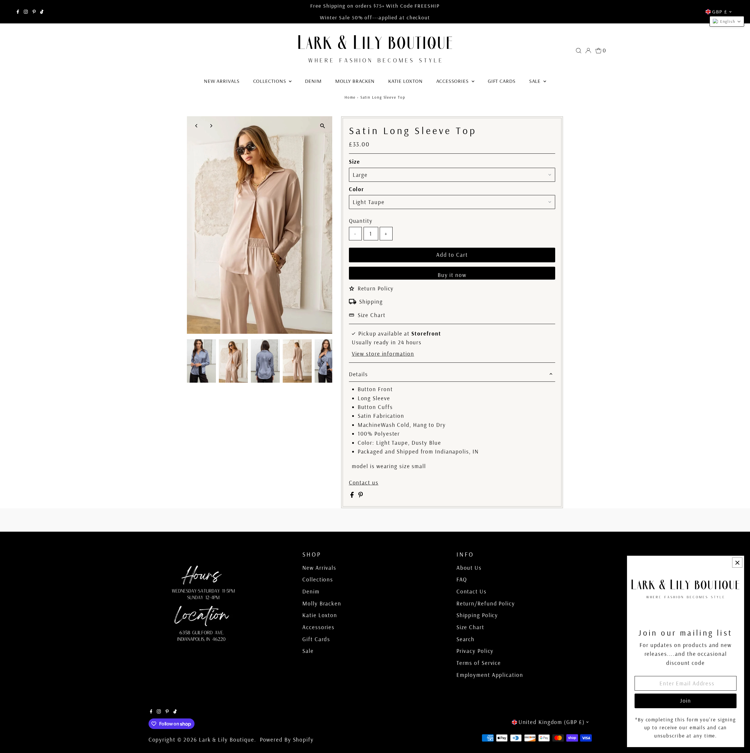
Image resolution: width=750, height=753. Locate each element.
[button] (727, 21)
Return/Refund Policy (485, 603)
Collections (270, 81)
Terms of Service (478, 662)
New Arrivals (222, 81)
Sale (535, 81)
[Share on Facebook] (352, 495)
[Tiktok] (42, 12)
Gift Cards (502, 81)
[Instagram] (25, 12)
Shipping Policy (477, 615)
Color (356, 189)
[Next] (210, 125)
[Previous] (196, 125)
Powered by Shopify (287, 739)
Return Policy (376, 288)
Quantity (361, 220)
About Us (469, 567)
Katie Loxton (405, 81)
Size (354, 161)
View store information (383, 354)
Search (465, 639)
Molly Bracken (355, 81)
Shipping (371, 301)
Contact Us (471, 591)
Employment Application (489, 674)
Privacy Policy (475, 650)
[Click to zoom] (322, 125)
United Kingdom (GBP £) (552, 721)
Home (350, 97)
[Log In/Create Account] (588, 50)
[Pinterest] (34, 12)
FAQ (461, 579)
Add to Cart (452, 254)
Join (685, 700)
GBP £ (719, 11)
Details (358, 374)
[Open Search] (578, 50)
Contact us (364, 482)
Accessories (453, 81)
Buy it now (452, 274)
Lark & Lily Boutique (226, 739)
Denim (313, 81)
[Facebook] (18, 12)
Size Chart (372, 315)
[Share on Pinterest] (360, 495)
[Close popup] (737, 562)
